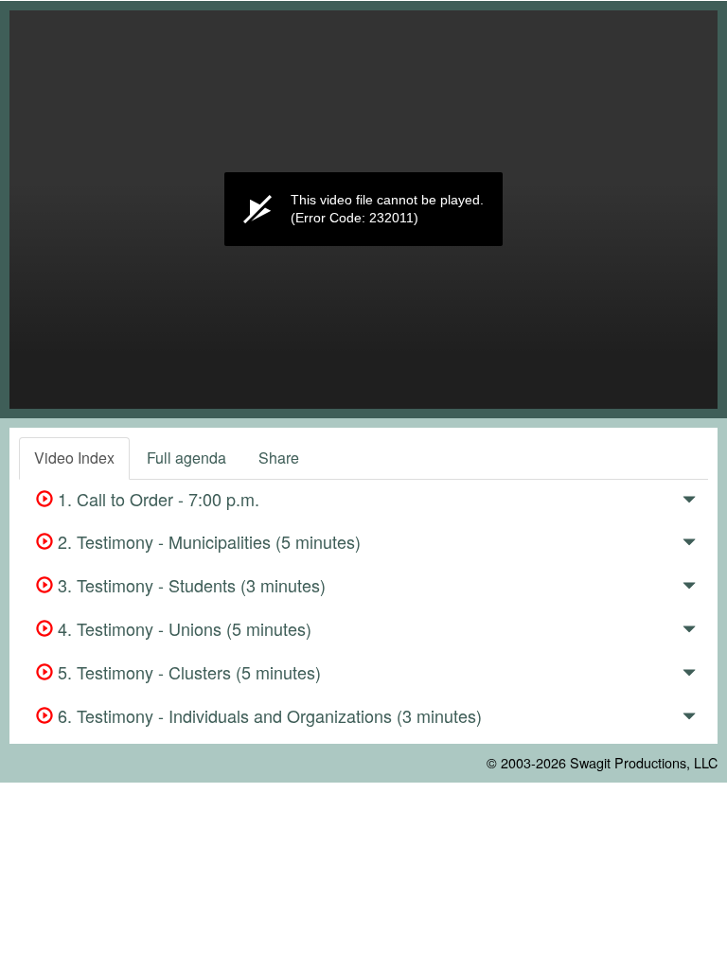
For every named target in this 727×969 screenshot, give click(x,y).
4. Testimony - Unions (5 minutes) (182, 628)
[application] (363, 209)
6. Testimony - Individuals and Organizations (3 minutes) (267, 715)
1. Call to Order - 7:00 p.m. (156, 498)
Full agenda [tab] (186, 457)
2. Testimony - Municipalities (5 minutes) (207, 541)
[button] (689, 502)
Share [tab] (278, 457)
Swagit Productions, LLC (644, 762)
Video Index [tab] (74, 457)
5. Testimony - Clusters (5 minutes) (187, 672)
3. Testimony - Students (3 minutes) (189, 585)
